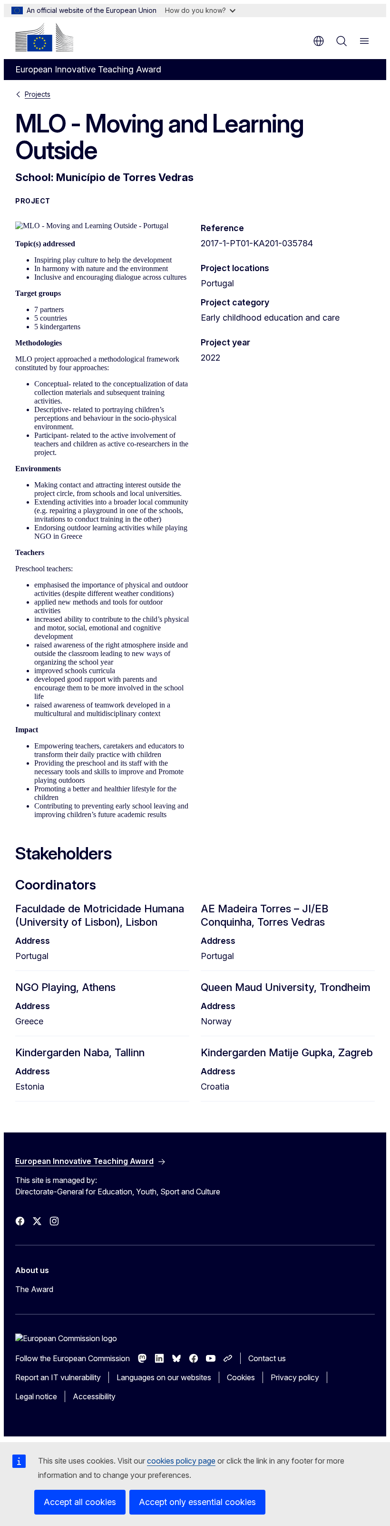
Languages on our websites (164, 1377)
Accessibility (94, 1396)
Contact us (267, 1358)
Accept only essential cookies (197, 1502)
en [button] (318, 40)
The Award (34, 1289)
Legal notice (36, 1396)
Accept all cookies (80, 1502)
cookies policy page (181, 1460)
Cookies (241, 1377)
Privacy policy (295, 1377)
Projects (37, 94)
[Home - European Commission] (44, 37)
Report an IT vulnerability (58, 1377)
